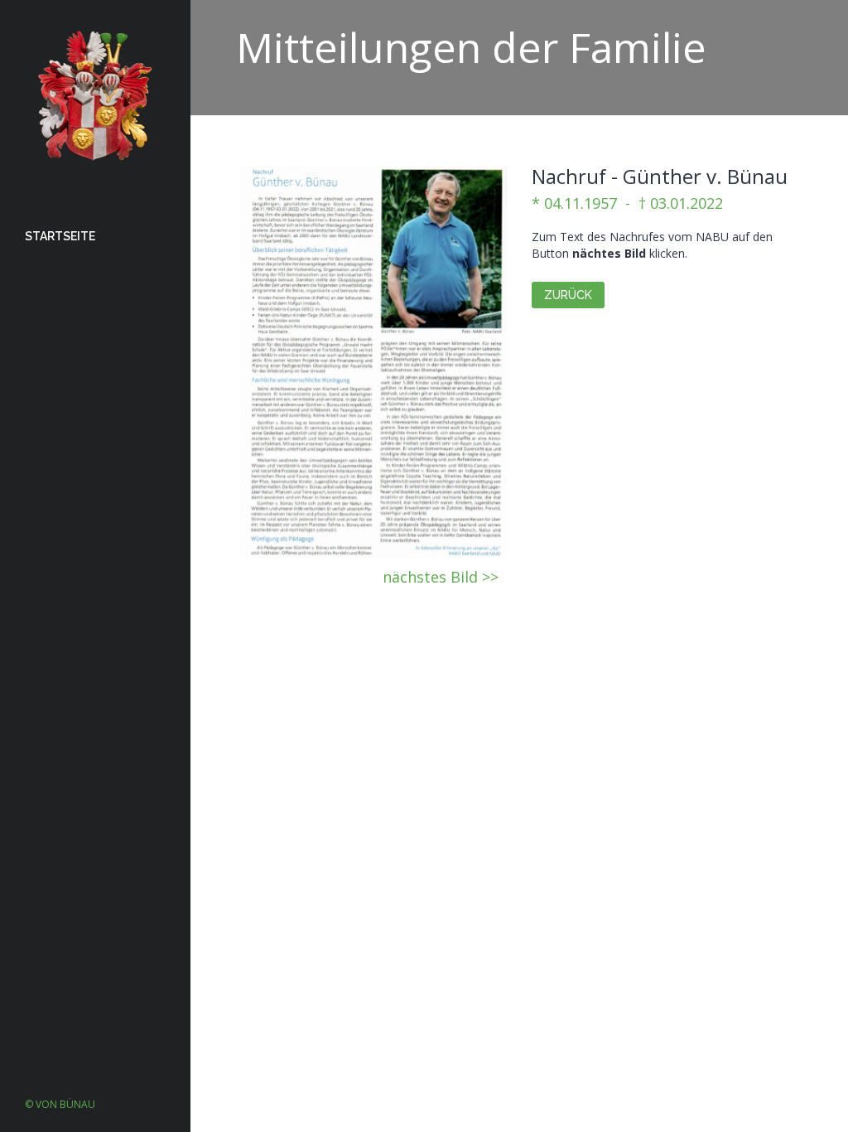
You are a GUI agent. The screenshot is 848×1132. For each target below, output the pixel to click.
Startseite (60, 236)
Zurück (568, 295)
